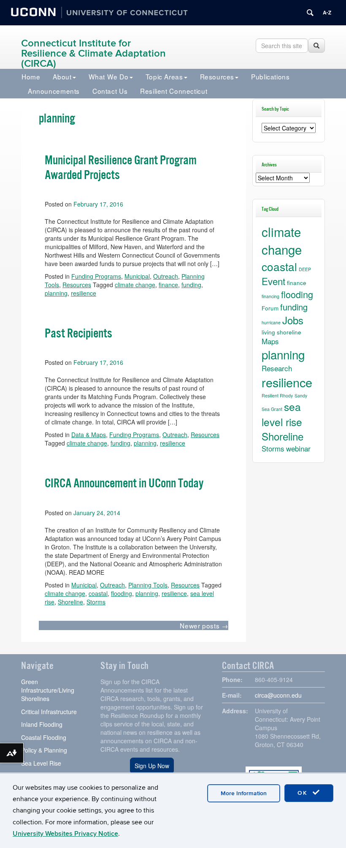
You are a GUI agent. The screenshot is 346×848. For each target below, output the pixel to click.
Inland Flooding (41, 724)
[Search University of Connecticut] (310, 12)
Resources (217, 76)
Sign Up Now (152, 765)
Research (277, 368)
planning (146, 593)
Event (273, 281)
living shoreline (281, 332)
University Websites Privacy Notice (65, 833)
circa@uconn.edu (278, 695)
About (62, 76)
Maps (270, 341)
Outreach (112, 585)
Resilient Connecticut (173, 90)
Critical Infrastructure (49, 711)
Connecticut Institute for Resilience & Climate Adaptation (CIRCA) (93, 53)
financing (270, 296)
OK (303, 792)
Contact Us (109, 90)
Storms (95, 602)
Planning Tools (148, 585)
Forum (270, 308)
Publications (270, 76)
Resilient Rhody (277, 395)
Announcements (54, 90)
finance (296, 282)
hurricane (271, 322)
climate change (65, 593)
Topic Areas (164, 76)
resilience (174, 593)
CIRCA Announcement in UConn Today (124, 483)
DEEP (305, 269)
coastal (98, 593)
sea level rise (282, 414)
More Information (244, 793)
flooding (121, 593)
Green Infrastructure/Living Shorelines (47, 690)
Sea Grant (272, 409)
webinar (298, 448)
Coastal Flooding (43, 737)
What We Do (109, 76)
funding (294, 307)
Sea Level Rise (41, 763)
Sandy (301, 395)
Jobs (292, 320)
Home (31, 76)
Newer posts (204, 625)
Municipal (84, 585)
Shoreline (70, 602)
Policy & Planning (44, 750)
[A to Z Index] (327, 12)
